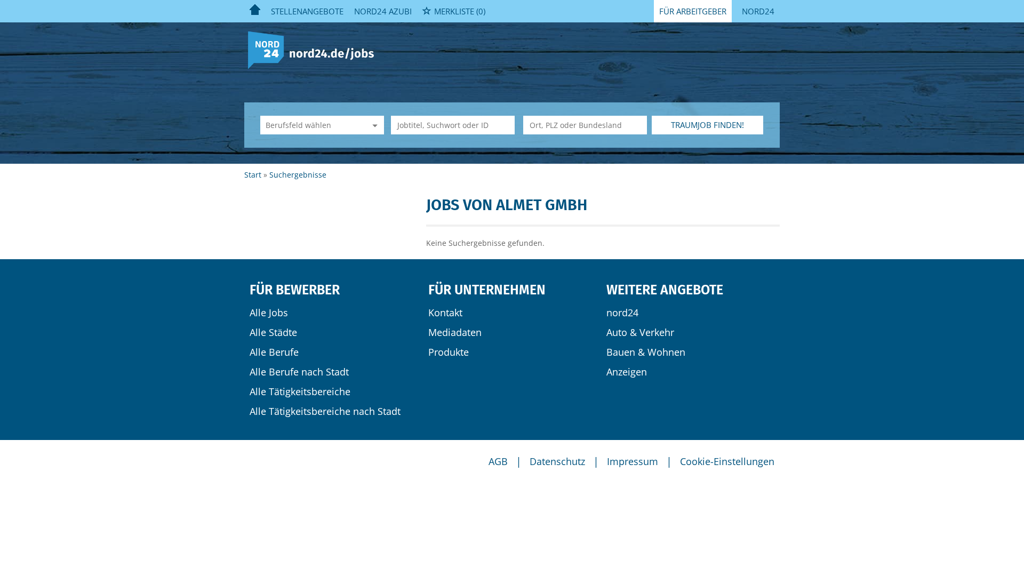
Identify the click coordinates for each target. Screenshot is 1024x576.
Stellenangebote (307, 11)
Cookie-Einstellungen (727, 461)
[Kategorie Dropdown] (373, 125)
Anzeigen (626, 371)
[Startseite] (315, 49)
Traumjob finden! (707, 124)
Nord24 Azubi (383, 11)
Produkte (448, 352)
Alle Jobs (269, 312)
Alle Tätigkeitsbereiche (300, 391)
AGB (498, 461)
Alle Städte (273, 332)
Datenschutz (557, 461)
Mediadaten (455, 332)
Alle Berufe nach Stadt (299, 371)
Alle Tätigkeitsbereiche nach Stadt (325, 411)
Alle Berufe (274, 352)
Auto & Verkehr (640, 332)
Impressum (632, 461)
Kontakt (445, 312)
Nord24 (758, 11)
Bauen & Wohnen (645, 352)
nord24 (622, 312)
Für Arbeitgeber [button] (692, 11)
